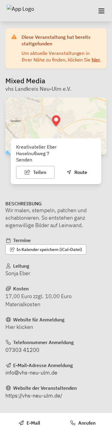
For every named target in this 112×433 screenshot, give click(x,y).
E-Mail (32, 423)
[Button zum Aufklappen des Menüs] (101, 10)
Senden (24, 160)
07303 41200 (22, 349)
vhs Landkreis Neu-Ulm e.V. (38, 88)
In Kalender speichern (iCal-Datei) (49, 249)
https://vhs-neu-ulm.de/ (33, 395)
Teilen (39, 172)
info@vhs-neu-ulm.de (31, 372)
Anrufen (86, 423)
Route (80, 172)
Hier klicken (19, 326)
